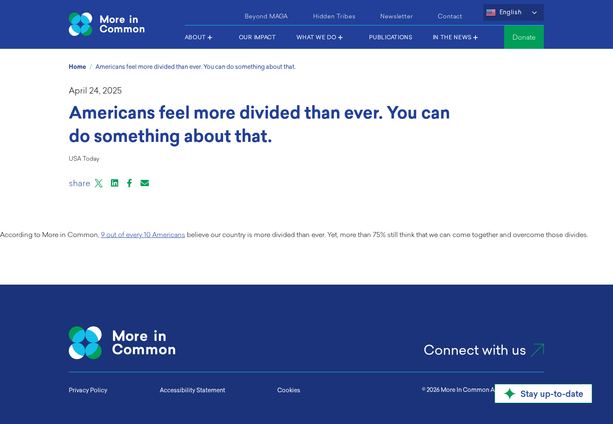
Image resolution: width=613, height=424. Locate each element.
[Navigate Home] (123, 24)
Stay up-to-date (551, 394)
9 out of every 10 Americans (143, 235)
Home (77, 67)
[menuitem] (266, 15)
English (510, 12)
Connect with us (475, 350)
